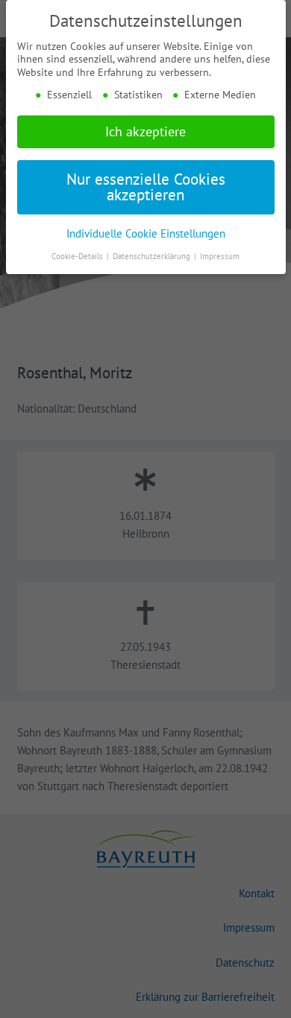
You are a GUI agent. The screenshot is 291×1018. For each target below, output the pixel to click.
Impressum (220, 256)
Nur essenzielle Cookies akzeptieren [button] (145, 187)
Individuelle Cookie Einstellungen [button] (145, 233)
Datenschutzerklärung (153, 256)
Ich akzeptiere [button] (145, 131)
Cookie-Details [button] (78, 256)
